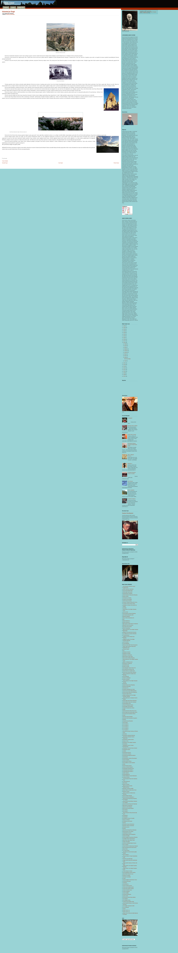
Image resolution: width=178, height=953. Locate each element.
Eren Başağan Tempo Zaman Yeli (129, 667)
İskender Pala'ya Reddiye (128, 716)
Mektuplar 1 (130, 463)
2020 (124, 335)
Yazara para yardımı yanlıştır (128, 888)
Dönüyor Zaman (126, 649)
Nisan (125, 355)
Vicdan (124, 878)
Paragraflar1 (125, 816)
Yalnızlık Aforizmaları (127, 881)
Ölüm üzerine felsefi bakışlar (128, 808)
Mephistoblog (145, 12)
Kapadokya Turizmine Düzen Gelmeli (130, 748)
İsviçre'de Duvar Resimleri (128, 721)
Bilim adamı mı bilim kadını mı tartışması (130, 623)
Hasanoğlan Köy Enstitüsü (128, 706)
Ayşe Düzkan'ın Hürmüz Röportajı (129, 613)
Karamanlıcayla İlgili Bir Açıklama (129, 755)
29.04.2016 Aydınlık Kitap (128, 590)
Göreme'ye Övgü (8, 12)
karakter (124, 751)
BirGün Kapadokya (126, 628)
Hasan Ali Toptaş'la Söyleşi (128, 704)
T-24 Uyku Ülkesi (126, 850)
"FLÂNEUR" (130, 418)
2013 (124, 366)
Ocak (125, 360)
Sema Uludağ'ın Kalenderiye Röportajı (130, 837)
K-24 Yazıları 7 (125, 729)
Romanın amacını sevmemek (128, 825)
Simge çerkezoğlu (126, 841)
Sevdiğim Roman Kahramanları (129, 838)
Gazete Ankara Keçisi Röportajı (129, 684)
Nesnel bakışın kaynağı (127, 795)
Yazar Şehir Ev (125, 884)
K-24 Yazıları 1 (125, 723)
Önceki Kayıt (116, 162)
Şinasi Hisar (125, 848)
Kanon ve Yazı (125, 741)
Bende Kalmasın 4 (126, 622)
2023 (124, 330)
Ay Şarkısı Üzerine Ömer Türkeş (129, 603)
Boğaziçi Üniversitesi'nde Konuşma (129, 632)
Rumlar (124, 828)
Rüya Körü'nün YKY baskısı (128, 831)
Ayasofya (124, 607)
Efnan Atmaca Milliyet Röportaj (128, 657)
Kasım (125, 345)
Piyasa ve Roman (126, 819)
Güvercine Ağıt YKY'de (127, 693)
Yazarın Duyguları (126, 891)
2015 (124, 362)
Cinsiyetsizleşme (126, 635)
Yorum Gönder (5, 160)
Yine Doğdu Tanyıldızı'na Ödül (128, 905)
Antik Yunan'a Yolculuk (127, 600)
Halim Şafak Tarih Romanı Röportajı (129, 700)
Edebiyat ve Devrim (126, 652)
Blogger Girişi (21, 7)
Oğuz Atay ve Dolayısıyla (127, 805)
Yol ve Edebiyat (126, 907)
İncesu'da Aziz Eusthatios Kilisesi (129, 713)
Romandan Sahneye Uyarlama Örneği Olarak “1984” (132, 444)
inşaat (124, 715)
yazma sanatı (125, 895)
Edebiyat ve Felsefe (126, 653)
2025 (124, 327)
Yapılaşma (125, 882)
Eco (123, 650)
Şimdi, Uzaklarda (131, 490)
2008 (124, 374)
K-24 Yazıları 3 (125, 725)
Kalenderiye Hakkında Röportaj (129, 735)
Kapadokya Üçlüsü (126, 749)
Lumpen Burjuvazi (126, 781)
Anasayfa (6, 7)
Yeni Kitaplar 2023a (126, 900)
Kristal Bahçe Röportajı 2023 (128, 768)
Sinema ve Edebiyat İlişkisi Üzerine (129, 843)
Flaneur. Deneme (126, 679)
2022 (124, 332)
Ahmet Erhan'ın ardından (127, 593)
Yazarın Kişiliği (125, 892)
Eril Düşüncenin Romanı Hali (128, 669)
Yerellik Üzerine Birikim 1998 (128, 901)
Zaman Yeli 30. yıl (126, 911)
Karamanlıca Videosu (127, 753)
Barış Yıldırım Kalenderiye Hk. (128, 617)
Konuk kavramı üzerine (127, 765)
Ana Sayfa (60, 162)
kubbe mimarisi (126, 772)
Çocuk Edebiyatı (126, 643)
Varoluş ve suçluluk (126, 875)
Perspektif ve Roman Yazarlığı (128, 818)
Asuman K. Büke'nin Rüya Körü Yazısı (130, 602)
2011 (124, 369)
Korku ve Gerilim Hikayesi (128, 767)
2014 (124, 364)
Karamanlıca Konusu (127, 752)
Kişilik (124, 764)
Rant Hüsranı (130, 481)
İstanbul (124, 719)
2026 (124, 325)
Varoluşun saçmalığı (127, 876)
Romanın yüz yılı (126, 827)
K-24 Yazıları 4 (125, 726)
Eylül (125, 347)
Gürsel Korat (8, 3)
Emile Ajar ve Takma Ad (127, 663)
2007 (124, 376)
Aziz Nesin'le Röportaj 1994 (128, 614)
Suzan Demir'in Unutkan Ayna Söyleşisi (130, 846)
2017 (124, 340)
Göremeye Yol (125, 687)
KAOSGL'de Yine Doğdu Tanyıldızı (129, 742)
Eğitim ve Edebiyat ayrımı (127, 662)
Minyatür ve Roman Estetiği (128, 788)
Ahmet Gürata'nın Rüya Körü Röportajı (130, 594)
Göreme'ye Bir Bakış (10, 14)
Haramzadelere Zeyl (127, 703)
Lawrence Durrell (126, 777)
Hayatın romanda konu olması (128, 707)
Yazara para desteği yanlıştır (128, 887)
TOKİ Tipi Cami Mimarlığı (127, 858)
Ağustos (126, 349)
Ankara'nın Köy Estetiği (127, 599)
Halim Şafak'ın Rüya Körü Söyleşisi (129, 702)
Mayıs (125, 354)
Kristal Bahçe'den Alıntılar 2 (128, 771)
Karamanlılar (125, 756)
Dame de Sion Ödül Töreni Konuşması (130, 644)
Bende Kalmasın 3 (126, 620)
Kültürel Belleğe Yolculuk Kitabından (130, 775)
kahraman (125, 733)
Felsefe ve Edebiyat (126, 677)
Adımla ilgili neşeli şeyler (127, 592)
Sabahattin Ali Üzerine (127, 832)
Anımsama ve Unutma (127, 597)
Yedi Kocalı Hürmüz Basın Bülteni (129, 897)
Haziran (126, 352)
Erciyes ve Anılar (126, 666)
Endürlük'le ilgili (126, 664)
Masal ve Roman (126, 784)
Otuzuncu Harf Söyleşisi (127, 806)
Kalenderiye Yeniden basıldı (128, 739)
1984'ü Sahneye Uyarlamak (128, 589)
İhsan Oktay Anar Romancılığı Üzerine (130, 712)
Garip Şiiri (125, 683)
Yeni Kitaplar (125, 898)
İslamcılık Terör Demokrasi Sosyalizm (130, 718)
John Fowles (125, 722)
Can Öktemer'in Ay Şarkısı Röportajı (129, 633)
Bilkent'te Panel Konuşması (128, 625)
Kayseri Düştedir (126, 759)
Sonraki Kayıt (5, 162)
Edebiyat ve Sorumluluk (127, 654)
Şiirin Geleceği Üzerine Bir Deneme (129, 847)
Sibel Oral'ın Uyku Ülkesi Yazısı (129, 840)
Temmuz (126, 350)
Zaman (124, 908)
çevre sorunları (126, 642)
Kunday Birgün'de (126, 774)
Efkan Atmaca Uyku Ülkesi (128, 656)
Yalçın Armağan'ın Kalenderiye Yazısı (130, 879)
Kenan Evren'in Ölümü (127, 761)
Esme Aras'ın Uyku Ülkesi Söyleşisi (129, 672)
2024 (124, 329)
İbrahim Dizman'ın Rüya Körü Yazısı (129, 710)
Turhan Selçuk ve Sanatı (127, 871)
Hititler (124, 709)
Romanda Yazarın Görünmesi (128, 824)
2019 (124, 337)
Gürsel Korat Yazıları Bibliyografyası (129, 690)
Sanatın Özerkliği (126, 835)
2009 (124, 372)
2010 (124, 371)
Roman (124, 822)
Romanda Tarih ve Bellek (132, 425)
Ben (123, 619)
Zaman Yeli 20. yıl (126, 910)
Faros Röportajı (126, 676)
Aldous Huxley (125, 596)
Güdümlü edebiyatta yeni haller (129, 689)
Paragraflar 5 (125, 815)
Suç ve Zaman (125, 844)
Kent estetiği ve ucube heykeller (129, 762)
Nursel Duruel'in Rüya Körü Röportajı (130, 803)
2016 (124, 342)
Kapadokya (125, 743)
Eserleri (13, 7)
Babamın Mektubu (126, 616)
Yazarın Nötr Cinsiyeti (132, 434)
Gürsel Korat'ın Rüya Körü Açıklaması (130, 692)
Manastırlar (125, 782)
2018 (124, 339)
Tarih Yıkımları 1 (126, 854)
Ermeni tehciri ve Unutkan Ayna (129, 670)
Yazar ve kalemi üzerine (127, 885)
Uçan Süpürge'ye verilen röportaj (129, 872)
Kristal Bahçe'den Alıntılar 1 (128, 769)
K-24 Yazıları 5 (125, 728)
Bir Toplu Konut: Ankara (127, 626)
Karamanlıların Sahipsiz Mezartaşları (130, 758)
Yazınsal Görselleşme (127, 894)
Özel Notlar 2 (125, 811)
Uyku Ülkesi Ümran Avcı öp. (128, 873)
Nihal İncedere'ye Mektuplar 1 (128, 797)
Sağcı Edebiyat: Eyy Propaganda (129, 834)
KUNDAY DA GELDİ (131, 498)
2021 (124, 334)
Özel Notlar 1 (125, 809)
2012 (124, 367)
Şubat (125, 357)
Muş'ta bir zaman (126, 791)
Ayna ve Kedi (125, 612)
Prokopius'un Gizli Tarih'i (127, 821)
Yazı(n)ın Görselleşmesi (127, 513)
